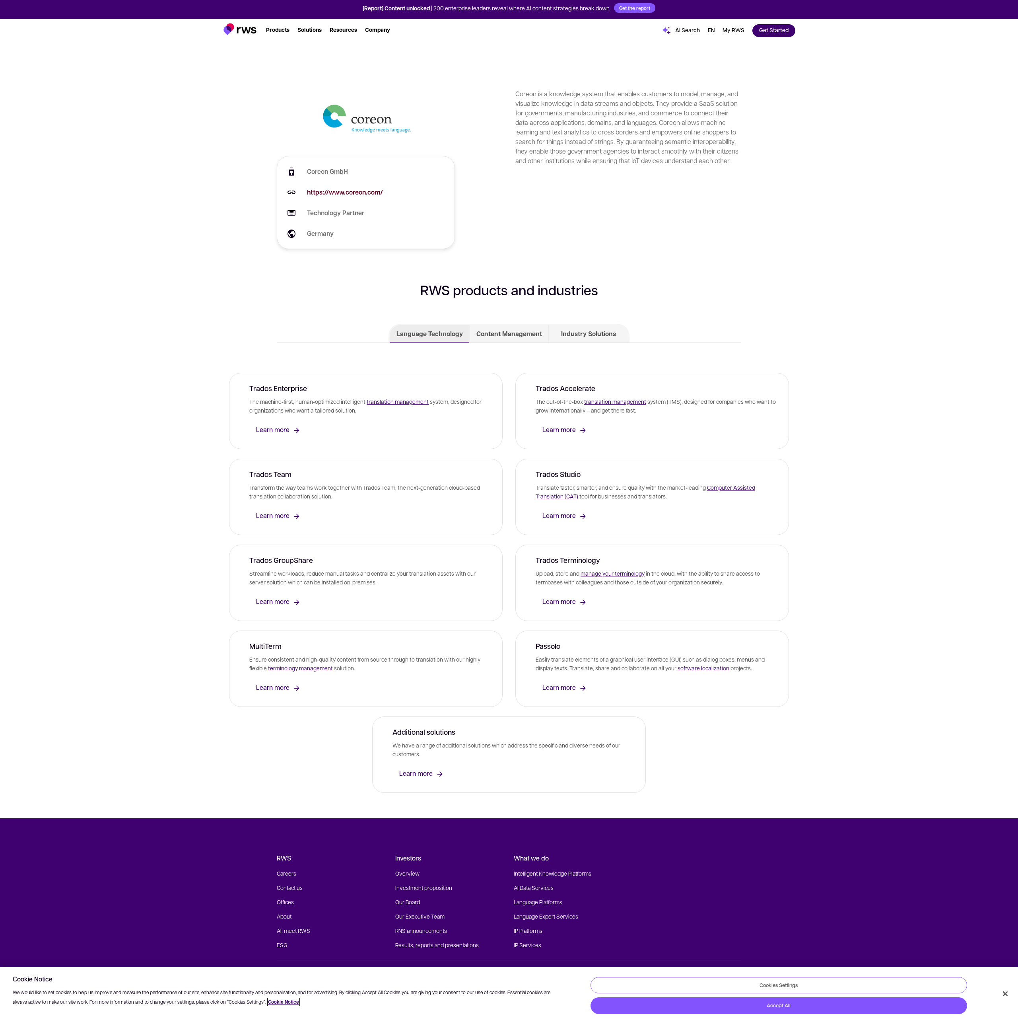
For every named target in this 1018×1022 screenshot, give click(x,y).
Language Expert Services (546, 916)
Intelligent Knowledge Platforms (552, 873)
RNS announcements (421, 930)
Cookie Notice (283, 1002)
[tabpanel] (509, 580)
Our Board (407, 901)
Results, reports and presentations (437, 944)
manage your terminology (613, 573)
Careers (286, 873)
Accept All (779, 1005)
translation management (398, 401)
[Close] (1005, 994)
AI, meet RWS (293, 930)
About (284, 916)
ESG (282, 944)
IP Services (527, 944)
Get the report (634, 8)
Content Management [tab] (509, 333)
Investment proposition (423, 887)
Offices (285, 901)
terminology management (300, 668)
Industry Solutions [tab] (588, 333)
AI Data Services (534, 887)
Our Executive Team (420, 916)
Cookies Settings (779, 985)
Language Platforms (538, 901)
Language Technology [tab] (429, 333)
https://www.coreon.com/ (345, 192)
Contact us (290, 887)
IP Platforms (528, 930)
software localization (703, 668)
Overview (407, 873)
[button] (240, 29)
